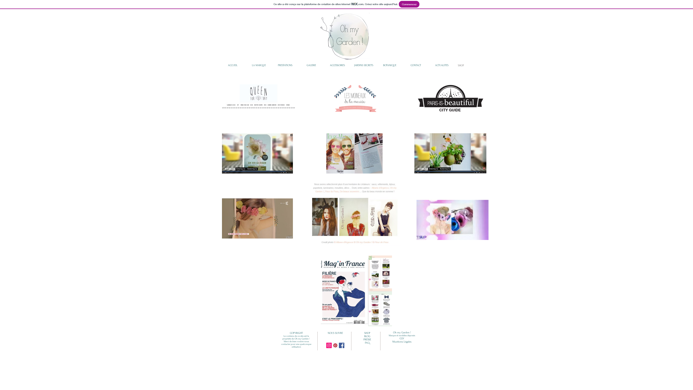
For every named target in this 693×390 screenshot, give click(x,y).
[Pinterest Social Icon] (335, 345)
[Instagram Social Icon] (329, 345)
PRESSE (367, 339)
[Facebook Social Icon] (341, 345)
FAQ (367, 342)
